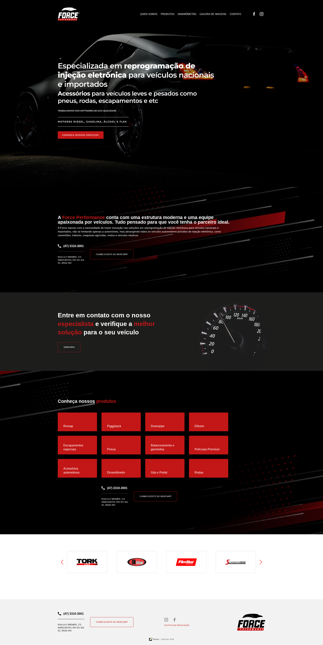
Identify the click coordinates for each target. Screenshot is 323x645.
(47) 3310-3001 (73, 246)
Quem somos (148, 14)
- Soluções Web (163, 639)
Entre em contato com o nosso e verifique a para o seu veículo (106, 324)
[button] (260, 562)
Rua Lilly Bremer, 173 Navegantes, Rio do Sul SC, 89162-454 (71, 260)
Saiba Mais (69, 347)
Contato (235, 14)
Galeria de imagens (213, 14)
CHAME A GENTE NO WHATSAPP (112, 254)
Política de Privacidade (176, 625)
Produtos (167, 14)
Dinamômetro (187, 14)
